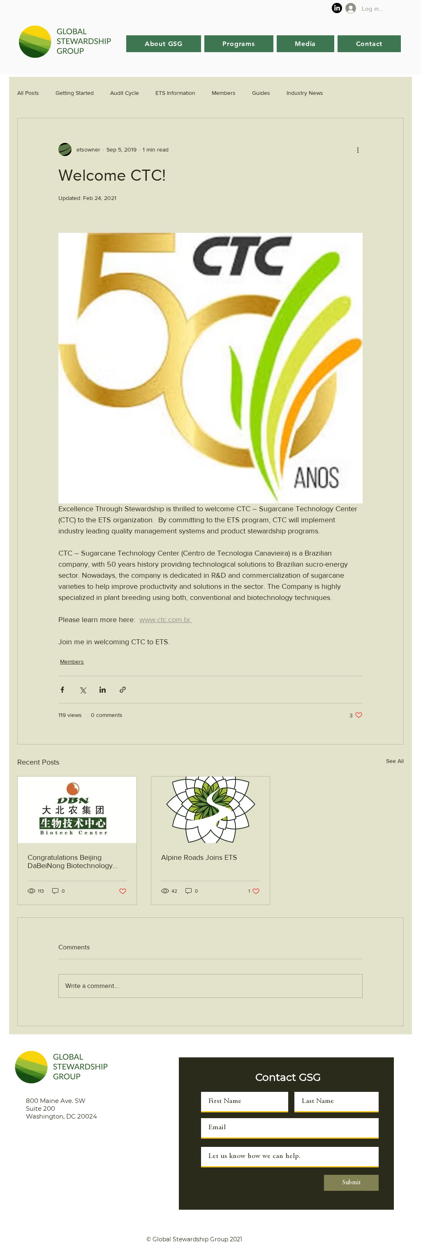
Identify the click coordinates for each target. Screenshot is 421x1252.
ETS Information (175, 93)
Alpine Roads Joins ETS (199, 857)
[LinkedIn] (337, 8)
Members (224, 93)
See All (395, 761)
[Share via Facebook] (62, 690)
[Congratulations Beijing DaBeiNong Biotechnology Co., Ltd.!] (77, 809)
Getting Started (75, 93)
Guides (261, 93)
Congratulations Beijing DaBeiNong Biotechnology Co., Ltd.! (70, 861)
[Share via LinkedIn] (102, 690)
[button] (163, 43)
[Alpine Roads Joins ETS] (210, 809)
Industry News (305, 93)
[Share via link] (123, 690)
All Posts (28, 93)
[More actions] (358, 149)
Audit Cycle (124, 93)
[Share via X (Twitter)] (82, 690)
